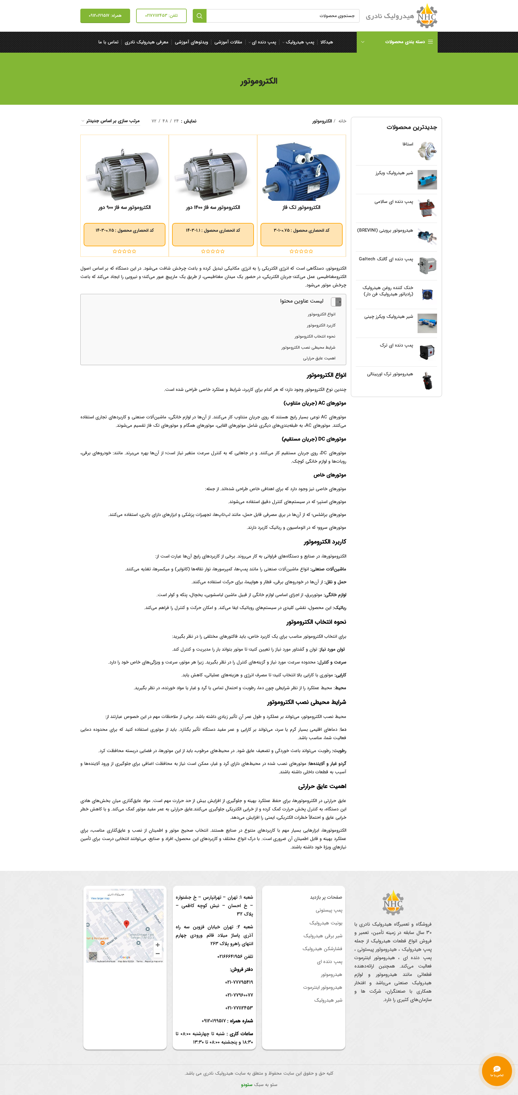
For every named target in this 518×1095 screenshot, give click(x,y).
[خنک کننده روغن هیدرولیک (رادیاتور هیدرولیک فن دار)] (427, 294)
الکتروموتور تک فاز (301, 207)
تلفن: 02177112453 (161, 15)
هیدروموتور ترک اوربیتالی (390, 374)
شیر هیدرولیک (328, 1000)
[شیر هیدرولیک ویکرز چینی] (427, 323)
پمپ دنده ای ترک (396, 345)
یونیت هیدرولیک (325, 923)
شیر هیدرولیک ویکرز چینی (388, 317)
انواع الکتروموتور (321, 314)
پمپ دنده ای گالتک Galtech (386, 259)
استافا (408, 144)
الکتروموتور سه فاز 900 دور (125, 207)
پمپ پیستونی (329, 910)
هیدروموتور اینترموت (322, 987)
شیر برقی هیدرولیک (322, 936)
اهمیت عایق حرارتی (319, 358)
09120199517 (214, 1021)
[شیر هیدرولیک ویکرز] (427, 179)
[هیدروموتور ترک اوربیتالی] (427, 381)
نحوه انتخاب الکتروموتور (315, 336)
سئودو (246, 1084)
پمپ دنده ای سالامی (393, 202)
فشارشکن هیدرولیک (322, 949)
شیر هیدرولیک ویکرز (394, 173)
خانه (341, 121)
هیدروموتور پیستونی (377, 949)
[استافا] (427, 151)
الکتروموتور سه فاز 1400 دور (213, 207)
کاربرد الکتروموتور (321, 325)
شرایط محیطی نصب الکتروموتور (308, 347)
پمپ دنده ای (329, 961)
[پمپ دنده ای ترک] (427, 352)
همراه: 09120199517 (105, 15)
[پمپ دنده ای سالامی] (427, 208)
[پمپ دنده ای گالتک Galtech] (427, 266)
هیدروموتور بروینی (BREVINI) (385, 230)
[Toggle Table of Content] (333, 302)
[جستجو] (200, 16)
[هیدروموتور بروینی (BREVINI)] (427, 237)
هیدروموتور (331, 974)
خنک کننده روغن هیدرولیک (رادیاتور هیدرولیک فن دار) (387, 291)
